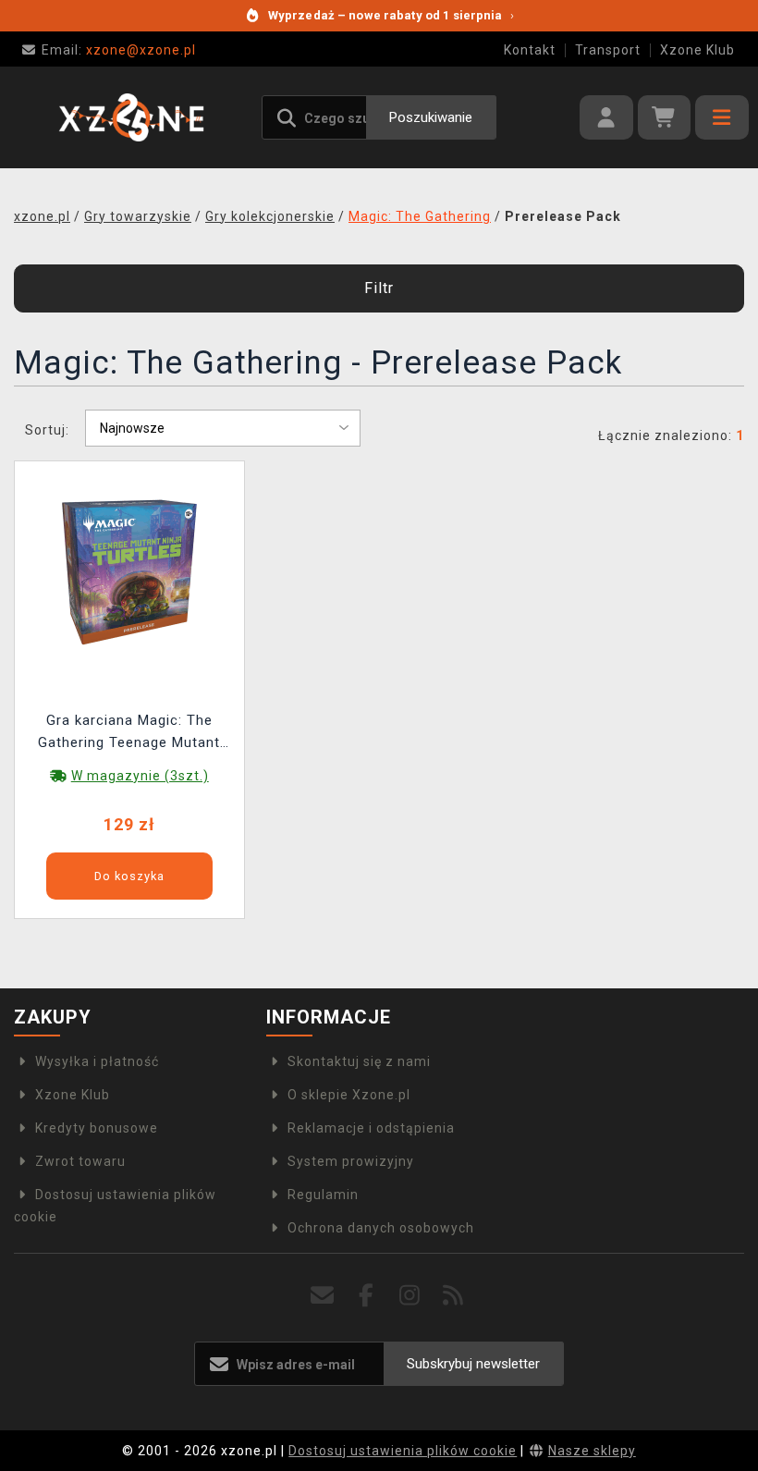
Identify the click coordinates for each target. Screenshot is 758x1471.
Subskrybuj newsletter (473, 1363)
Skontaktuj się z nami (359, 1061)
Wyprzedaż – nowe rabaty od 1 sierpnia (391, 15)
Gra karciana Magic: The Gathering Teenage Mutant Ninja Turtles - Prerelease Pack (129, 733)
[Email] (323, 1295)
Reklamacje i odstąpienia (371, 1128)
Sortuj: (47, 430)
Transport (608, 50)
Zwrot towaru (80, 1161)
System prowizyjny (350, 1161)
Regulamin (323, 1194)
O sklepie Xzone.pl (348, 1094)
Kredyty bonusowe (96, 1128)
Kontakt (530, 50)
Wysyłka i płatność (97, 1061)
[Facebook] (366, 1295)
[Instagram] (410, 1295)
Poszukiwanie (430, 117)
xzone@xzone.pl (119, 50)
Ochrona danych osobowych (380, 1227)
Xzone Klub (697, 50)
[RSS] (453, 1295)
